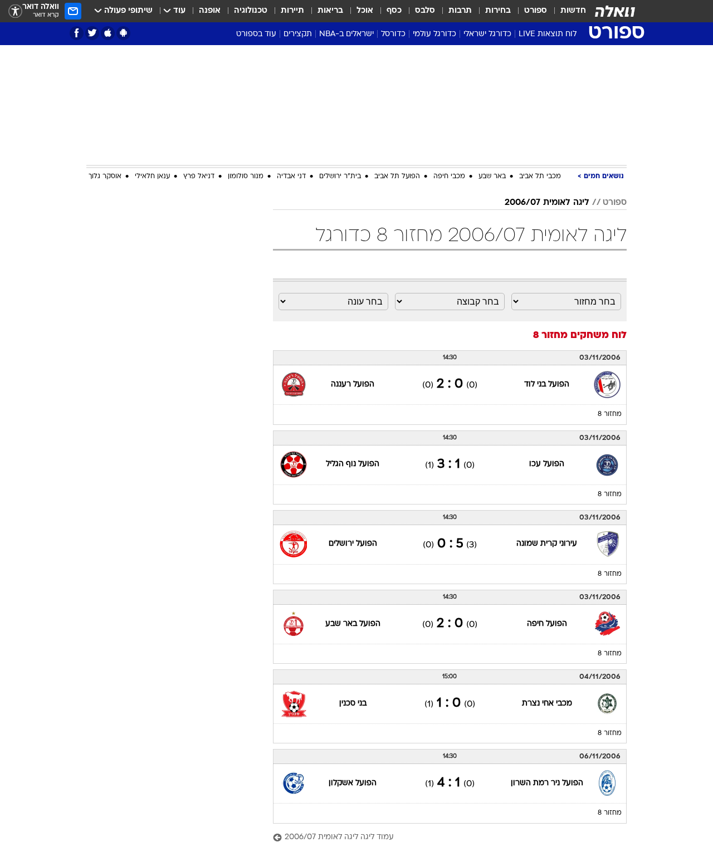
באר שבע (492, 176)
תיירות (292, 11)
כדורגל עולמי (434, 34)
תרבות (460, 11)
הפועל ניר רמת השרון (547, 783)
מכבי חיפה (449, 176)
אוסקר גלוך (105, 176)
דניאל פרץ (198, 176)
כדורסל (393, 34)
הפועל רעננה (352, 384)
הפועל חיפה (547, 624)
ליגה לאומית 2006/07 (547, 202)
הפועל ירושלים (353, 543)
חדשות (573, 11)
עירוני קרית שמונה (546, 543)
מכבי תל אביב (540, 176)
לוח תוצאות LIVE (548, 34)
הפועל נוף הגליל (352, 464)
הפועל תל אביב (397, 176)
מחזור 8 (610, 414)
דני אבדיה (291, 176)
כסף (394, 11)
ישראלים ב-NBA (346, 34)
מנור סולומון (245, 176)
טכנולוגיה (250, 11)
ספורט (535, 11)
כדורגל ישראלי (487, 34)
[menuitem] (566, 11)
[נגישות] (15, 11)
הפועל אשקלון (353, 783)
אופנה (210, 11)
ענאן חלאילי (152, 176)
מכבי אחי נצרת (547, 703)
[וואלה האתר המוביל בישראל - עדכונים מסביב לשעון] (615, 11)
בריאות (330, 11)
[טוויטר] (92, 33)
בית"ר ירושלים (340, 176)
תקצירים (298, 34)
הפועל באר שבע (352, 624)
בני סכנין (353, 703)
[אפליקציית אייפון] (108, 33)
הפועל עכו (546, 464)
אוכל (364, 11)
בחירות (498, 11)
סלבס (425, 11)
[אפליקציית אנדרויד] (123, 33)
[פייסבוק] (77, 33)
